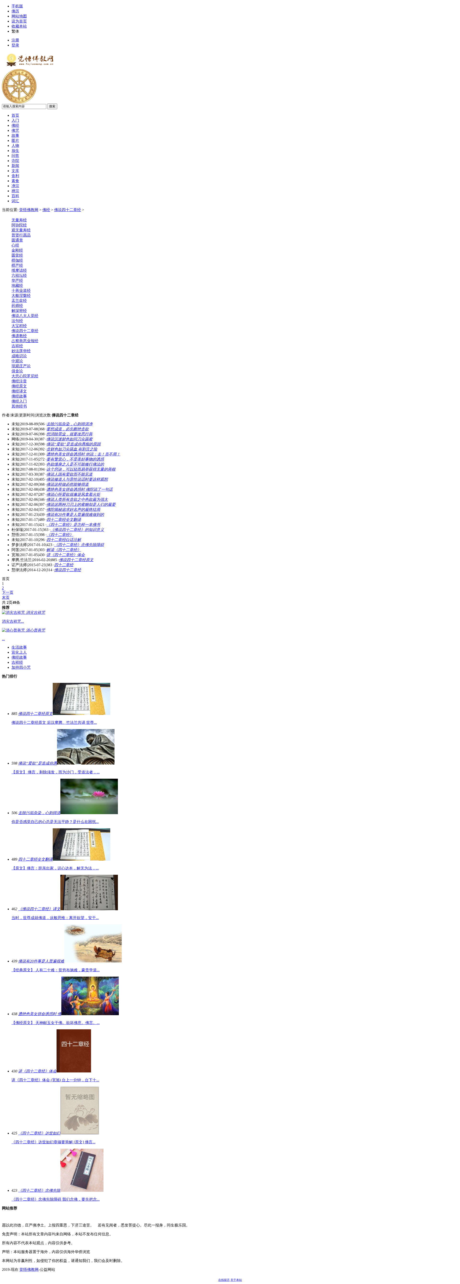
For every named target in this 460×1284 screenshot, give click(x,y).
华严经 (17, 280)
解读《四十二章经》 (63, 550)
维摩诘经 (19, 270)
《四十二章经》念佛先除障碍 (79, 545)
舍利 (15, 176)
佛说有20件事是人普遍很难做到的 (75, 514)
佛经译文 (19, 391)
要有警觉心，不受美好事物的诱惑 (75, 459)
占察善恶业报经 (25, 341)
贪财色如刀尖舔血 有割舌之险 (71, 449)
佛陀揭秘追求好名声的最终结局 (73, 509)
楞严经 (17, 265)
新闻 (15, 166)
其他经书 (19, 406)
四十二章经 (63, 565)
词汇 (15, 201)
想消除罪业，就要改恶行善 (69, 434)
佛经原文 (19, 386)
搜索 (52, 106)
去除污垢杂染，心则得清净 (69, 424)
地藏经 (17, 285)
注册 (15, 40)
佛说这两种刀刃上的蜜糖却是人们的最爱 (80, 504)
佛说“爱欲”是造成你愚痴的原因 (73, 444)
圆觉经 (17, 255)
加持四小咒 (21, 667)
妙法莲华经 (21, 351)
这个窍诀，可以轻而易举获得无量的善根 (80, 469)
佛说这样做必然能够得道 (67, 484)
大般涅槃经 (21, 296)
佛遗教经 (19, 336)
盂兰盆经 (19, 301)
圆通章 (17, 240)
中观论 (17, 361)
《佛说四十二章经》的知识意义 (77, 530)
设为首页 (19, 21)
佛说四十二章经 (67, 210)
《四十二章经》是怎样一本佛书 (73, 525)
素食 (15, 181)
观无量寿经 (21, 230)
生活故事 (19, 647)
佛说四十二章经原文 (76, 560)
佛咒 (15, 130)
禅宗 (15, 191)
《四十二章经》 (59, 535)
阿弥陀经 (19, 225)
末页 (6, 597)
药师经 (17, 306)
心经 (15, 245)
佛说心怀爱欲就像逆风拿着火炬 (73, 494)
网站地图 (19, 16)
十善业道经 (21, 290)
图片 (15, 140)
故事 (15, 135)
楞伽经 (17, 260)
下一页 (7, 592)
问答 (15, 156)
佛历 (15, 11)
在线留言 (224, 1280)
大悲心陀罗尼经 (25, 376)
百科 (15, 196)
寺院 (15, 161)
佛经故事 (19, 396)
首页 (15, 115)
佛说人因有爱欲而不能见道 (69, 474)
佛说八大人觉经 (25, 316)
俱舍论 (17, 371)
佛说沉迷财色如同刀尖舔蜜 (69, 439)
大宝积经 (19, 326)
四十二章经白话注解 (63, 540)
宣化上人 (19, 652)
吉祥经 (17, 346)
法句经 (17, 321)
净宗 (15, 186)
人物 (15, 146)
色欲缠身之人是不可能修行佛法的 (75, 464)
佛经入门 (19, 401)
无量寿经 (19, 220)
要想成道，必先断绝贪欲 (67, 429)
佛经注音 (19, 381)
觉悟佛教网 (28, 210)
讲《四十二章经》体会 (65, 555)
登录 (15, 45)
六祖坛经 (19, 275)
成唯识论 (19, 356)
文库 (15, 171)
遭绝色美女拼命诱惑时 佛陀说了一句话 (79, 489)
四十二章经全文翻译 (63, 520)
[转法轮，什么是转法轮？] (19, 102)
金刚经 (17, 250)
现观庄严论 (21, 366)
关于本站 (236, 1280)
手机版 (17, 6)
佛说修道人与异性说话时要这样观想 (77, 479)
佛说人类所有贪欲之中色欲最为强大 (77, 499)
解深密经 (19, 311)
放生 (15, 151)
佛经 (15, 125)
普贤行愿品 (21, 235)
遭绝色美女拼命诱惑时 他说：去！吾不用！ (83, 454)
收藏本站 (19, 26)
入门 (15, 120)
